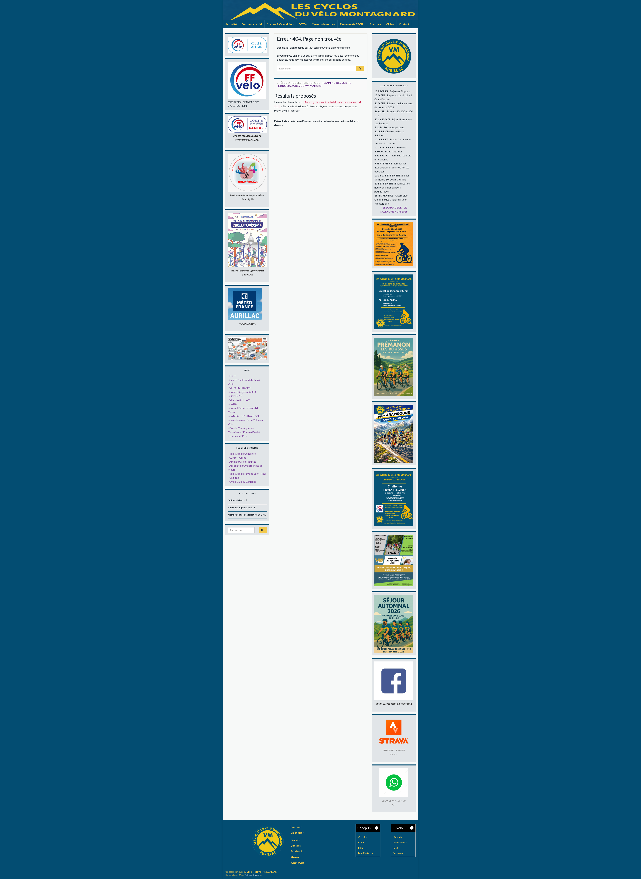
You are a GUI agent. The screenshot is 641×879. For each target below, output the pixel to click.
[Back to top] (633, 871)
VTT (302, 24)
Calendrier (297, 832)
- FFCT (232, 375)
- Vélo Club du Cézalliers (242, 453)
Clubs (361, 842)
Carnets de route (323, 24)
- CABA (232, 404)
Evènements (400, 842)
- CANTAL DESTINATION (243, 416)
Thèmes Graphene (253, 875)
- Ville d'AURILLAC (239, 400)
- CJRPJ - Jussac (237, 457)
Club (389, 24)
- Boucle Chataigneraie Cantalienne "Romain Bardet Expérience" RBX (244, 432)
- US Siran (233, 477)
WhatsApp (297, 862)
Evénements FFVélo (352, 24)
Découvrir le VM (252, 24)
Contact (404, 24)
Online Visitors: (237, 500)
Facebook (296, 851)
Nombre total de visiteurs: (243, 514)
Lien (360, 847)
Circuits (295, 839)
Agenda (397, 837)
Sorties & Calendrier (280, 24)
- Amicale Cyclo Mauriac (242, 461)
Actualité (231, 24)
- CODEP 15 (235, 396)
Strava (294, 856)
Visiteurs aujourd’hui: (240, 507)
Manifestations (366, 853)
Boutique (375, 24)
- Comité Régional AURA (242, 392)
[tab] (368, 828)
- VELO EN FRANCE (239, 387)
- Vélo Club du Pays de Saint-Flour (247, 473)
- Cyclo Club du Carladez (242, 481)
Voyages (398, 853)
